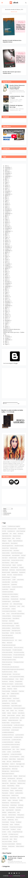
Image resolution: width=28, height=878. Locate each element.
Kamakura (4, 720)
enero (6, 188)
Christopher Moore (6, 601)
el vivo (17, 679)
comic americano (6, 608)
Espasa (8, 686)
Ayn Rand (19, 565)
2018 (6, 244)
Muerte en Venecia (15, 771)
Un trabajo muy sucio (13, 834)
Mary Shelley (5, 766)
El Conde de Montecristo (19, 654)
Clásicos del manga (17, 604)
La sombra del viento (16, 739)
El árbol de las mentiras (7, 647)
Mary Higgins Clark (20, 764)
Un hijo (9, 831)
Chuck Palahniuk (15, 601)
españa (3, 686)
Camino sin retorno (6, 579)
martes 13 (12, 764)
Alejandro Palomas (6, 538)
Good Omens (16, 698)
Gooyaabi (22, 875)
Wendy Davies (11, 846)
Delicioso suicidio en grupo (8, 625)
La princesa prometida (7, 737)
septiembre (8, 169)
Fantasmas (9, 688)
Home (4, 510)
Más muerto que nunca (14, 766)
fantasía (4, 688)
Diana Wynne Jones (16, 630)
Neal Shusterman (11, 778)
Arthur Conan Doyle (6, 565)
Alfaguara (4, 541)
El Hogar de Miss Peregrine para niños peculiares (13, 669)
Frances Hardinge (6, 691)
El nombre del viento (6, 674)
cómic (23, 606)
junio (6, 180)
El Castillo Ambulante (17, 650)
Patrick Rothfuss (10, 785)
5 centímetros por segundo (14, 526)
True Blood (13, 829)
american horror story (7, 550)
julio (6, 179)
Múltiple (15, 776)
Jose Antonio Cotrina (14, 718)
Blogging (10, 875)
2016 (6, 280)
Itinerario (14, 713)
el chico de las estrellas (7, 652)
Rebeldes (23, 798)
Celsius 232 (12, 589)
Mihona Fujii (14, 768)
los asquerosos (5, 754)
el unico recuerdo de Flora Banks (16, 676)
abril (6, 183)
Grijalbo (18, 701)
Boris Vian (9, 574)
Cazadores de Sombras (17, 587)
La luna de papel (15, 730)
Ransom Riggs (5, 798)
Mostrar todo (14, 11)
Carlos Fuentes (20, 579)
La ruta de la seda (6, 739)
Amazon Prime (5, 548)
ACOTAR (4, 531)
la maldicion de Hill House (8, 734)
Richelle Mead (13, 805)
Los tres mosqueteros (14, 756)
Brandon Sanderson (17, 574)
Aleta (13, 538)
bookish (4, 574)
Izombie (4, 715)
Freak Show (21, 691)
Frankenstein (14, 691)
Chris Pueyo (22, 599)
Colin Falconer (12, 606)
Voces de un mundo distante (8, 844)
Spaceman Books (20, 817)
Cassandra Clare (5, 584)
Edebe (20, 640)
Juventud (22, 718)
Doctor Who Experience (7, 635)
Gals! (8, 693)
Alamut (14, 533)
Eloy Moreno (5, 681)
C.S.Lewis (14, 577)
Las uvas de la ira (6, 747)
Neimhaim (4, 781)
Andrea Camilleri (6, 553)
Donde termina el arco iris (8, 640)
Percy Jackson (14, 788)
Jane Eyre (18, 715)
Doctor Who (18, 633)
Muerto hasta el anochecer (8, 773)
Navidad (4, 778)
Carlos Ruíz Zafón (6, 582)
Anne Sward (4, 557)
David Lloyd (4, 621)
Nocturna (15, 781)
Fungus (3, 693)
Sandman (4, 812)
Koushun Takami (5, 722)
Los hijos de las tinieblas (16, 754)
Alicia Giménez (14, 543)
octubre (7, 175)
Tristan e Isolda (5, 829)
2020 (6, 207)
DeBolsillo (16, 623)
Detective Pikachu (16, 628)
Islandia (9, 713)
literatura (23, 749)
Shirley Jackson (20, 815)
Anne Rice (23, 555)
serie (18, 812)
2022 (6, 170)
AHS (11, 533)
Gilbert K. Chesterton (6, 698)
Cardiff (13, 579)
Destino (17, 625)
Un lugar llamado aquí (17, 831)
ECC (16, 640)
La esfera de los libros (19, 725)
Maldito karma (20, 759)
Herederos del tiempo (7, 708)
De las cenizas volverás (7, 623)
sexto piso (4, 815)
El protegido (5, 676)
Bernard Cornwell (6, 572)
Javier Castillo (5, 718)
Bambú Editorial (14, 567)
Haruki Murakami (6, 705)
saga (3, 810)
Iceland (12, 710)
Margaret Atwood (17, 761)
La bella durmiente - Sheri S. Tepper (17, 97)
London (4, 751)
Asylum (14, 565)
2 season (4, 526)
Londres (9, 751)
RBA (18, 798)
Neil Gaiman (19, 778)
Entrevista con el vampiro (7, 684)
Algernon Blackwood (17, 541)
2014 (6, 319)
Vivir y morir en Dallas (7, 841)
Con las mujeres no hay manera (9, 611)
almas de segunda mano (7, 545)
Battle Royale (5, 570)
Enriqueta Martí (18, 681)
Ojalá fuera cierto (21, 783)
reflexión (4, 800)
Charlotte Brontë (14, 599)
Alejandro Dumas (16, 536)
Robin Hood (5, 807)
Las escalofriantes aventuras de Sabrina (11, 744)
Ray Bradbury (13, 798)
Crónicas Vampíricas (16, 616)
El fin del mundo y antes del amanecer (10, 667)
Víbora (15, 839)
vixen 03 (15, 841)
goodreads (4, 701)
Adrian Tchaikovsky (20, 531)
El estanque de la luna (18, 662)
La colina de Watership (7, 725)
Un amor (4, 831)
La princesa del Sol (19, 734)
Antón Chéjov (21, 557)
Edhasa (3, 642)
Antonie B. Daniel (6, 560)
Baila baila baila (5, 567)
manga (3, 761)
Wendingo (4, 846)
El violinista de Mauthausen (8, 679)
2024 (6, 166)
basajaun (22, 567)
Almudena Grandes (19, 545)
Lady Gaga (17, 742)
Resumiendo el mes (15, 802)
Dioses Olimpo (5, 633)
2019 (6, 225)
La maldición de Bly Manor (8, 732)
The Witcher (18, 822)
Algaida (9, 541)
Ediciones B (9, 642)
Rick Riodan (20, 805)
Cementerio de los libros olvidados (10, 594)
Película (17, 785)
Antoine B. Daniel (13, 557)
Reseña (21, 800)
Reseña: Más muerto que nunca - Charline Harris (12, 72)
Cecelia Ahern (5, 589)
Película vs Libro (5, 788)
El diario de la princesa (7, 662)
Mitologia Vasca (5, 771)
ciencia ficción (5, 604)
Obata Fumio (13, 783)
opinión (4, 785)
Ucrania (19, 829)
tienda (11, 824)
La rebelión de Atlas (18, 737)
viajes (11, 839)
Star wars (4, 819)
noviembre (7, 167)
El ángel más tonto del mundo (8, 645)
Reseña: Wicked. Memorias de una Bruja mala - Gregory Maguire (17, 87)
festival (15, 688)
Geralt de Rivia (12, 696)
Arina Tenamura (5, 562)
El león (15, 671)
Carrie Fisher (14, 582)
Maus (22, 766)
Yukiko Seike (5, 848)
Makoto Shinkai (12, 759)
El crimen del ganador (7, 657)
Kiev (21, 720)
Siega (3, 817)
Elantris (21, 679)
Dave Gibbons (16, 618)
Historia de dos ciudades (19, 708)
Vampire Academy (14, 836)
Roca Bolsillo (12, 807)
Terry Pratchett (5, 822)
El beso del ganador (6, 650)
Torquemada (5, 827)
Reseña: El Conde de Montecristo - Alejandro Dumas (12, 41)
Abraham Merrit (21, 528)
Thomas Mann (5, 824)
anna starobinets (16, 555)
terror (16, 819)
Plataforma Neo (18, 790)
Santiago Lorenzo (12, 812)
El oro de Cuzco (16, 674)
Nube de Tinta (5, 783)
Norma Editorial (21, 781)
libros (18, 749)
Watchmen (18, 844)
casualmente (14, 584)
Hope (3, 710)
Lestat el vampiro (15, 747)
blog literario (22, 572)
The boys (12, 822)
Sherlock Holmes (12, 815)
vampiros (22, 836)
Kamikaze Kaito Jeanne (13, 720)
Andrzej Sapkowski (6, 555)
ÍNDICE (5, 511)
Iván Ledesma (21, 713)
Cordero (20, 611)
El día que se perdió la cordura (9, 659)
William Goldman (20, 846)
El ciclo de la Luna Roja (19, 652)
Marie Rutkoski (5, 764)
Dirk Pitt (12, 633)
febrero (7, 186)
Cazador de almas (6, 587)
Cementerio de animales (7, 591)
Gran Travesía (12, 701)
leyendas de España (6, 749)
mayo (6, 182)
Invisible (4, 713)
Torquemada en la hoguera (16, 827)
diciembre (7, 172)
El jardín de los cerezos (7, 671)
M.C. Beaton (4, 759)
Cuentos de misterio (6, 618)
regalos (9, 800)
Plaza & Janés (5, 793)
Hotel (7, 710)
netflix (9, 781)
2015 (6, 299)
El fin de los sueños (6, 664)
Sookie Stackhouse (10, 817)
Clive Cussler (5, 606)
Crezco (8, 613)
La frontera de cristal (17, 727)
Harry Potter (14, 703)
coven (3, 613)
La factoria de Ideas (6, 727)
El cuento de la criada (18, 657)
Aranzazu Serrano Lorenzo (17, 560)
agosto (6, 177)
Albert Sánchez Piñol (6, 536)
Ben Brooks (12, 570)
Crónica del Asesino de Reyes (17, 613)
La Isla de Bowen (6, 730)
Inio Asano (21, 710)
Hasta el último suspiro (16, 705)
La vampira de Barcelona (7, 742)
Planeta (12, 790)
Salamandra (18, 810)
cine (11, 604)
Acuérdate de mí (11, 531)
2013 (6, 335)
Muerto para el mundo (7, 776)
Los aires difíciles (16, 751)
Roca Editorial (19, 807)
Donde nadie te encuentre (8, 637)
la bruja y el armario (15, 722)
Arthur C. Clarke (14, 562)
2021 (6, 189)
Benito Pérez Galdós (20, 570)
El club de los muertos (7, 654)
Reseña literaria (5, 802)
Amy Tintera (16, 550)
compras (13, 608)
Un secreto (4, 834)
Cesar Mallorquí (5, 596)
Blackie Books (15, 572)
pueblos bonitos (19, 793)
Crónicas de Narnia (6, 616)
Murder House (22, 776)
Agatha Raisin (5, 533)
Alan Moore (20, 533)
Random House (15, 795)
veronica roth (5, 839)
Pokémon (12, 793)
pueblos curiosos (6, 795)
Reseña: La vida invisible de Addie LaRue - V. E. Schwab (12, 411)
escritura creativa (19, 684)
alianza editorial (5, 543)
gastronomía (5, 696)
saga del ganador (10, 810)
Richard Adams (5, 805)
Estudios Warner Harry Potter (18, 686)
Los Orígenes (5, 756)
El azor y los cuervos (18, 647)
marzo (6, 185)
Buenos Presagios (6, 577)
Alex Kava (18, 538)
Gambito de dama (15, 693)
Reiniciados (15, 800)
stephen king (10, 819)
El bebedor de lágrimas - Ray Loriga (16, 106)
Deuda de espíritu (6, 630)
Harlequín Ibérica (6, 703)
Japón (23, 715)
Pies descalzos (5, 790)
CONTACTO (6, 514)
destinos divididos (6, 628)
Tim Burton (16, 824)
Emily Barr (11, 681)
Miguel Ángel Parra (6, 768)
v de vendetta (5, 836)
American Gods (13, 548)
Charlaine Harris (14, 596)
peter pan (21, 788)
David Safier (11, 621)
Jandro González (11, 715)
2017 (6, 262)
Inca (16, 710)
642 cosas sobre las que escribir (9, 528)
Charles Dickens (5, 599)
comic (18, 606)
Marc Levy (9, 761)
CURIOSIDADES (7, 513)
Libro (14, 749)
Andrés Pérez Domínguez (16, 553)
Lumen (22, 756)
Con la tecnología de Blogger (10, 363)
